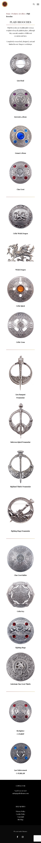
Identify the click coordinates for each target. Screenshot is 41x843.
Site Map (20, 820)
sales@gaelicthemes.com (20, 793)
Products (15, 14)
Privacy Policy (20, 811)
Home (8, 14)
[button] (38, 4)
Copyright (20, 817)
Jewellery (22, 14)
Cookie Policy (20, 814)
